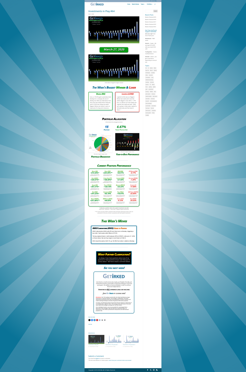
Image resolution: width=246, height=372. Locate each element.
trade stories (148, 110)
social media (148, 105)
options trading (148, 96)
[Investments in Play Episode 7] (114, 339)
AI (148, 68)
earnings (147, 82)
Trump (153, 112)
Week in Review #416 (150, 24)
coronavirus (148, 77)
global (154, 86)
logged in (97, 358)
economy (152, 82)
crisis (152, 77)
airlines (151, 68)
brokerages (148, 72)
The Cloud (147, 108)
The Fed (152, 108)
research (147, 101)
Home (128, 4)
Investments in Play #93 (93, 344)
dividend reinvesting (149, 79)
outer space (155, 96)
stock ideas (154, 105)
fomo (147, 86)
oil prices (153, 94)
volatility (147, 115)
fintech (153, 84)
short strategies (149, 103)
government (151, 89)
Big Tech (147, 70)
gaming (150, 86)
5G (146, 68)
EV (150, 84)
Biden (155, 68)
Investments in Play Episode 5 (129, 344)
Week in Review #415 (150, 26)
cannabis (153, 72)
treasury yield (148, 112)
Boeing (155, 70)
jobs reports (148, 94)
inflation (151, 91)
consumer (151, 75)
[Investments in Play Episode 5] (131, 339)
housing (147, 91)
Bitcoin (151, 70)
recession (152, 98)
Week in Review (135, 4)
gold (146, 89)
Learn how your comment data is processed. (120, 360)
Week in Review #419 (150, 17)
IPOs (155, 91)
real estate (148, 98)
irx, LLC (103, 370)
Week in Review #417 (150, 22)
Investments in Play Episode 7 (112, 344)
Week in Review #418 (150, 19)
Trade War (154, 110)
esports (147, 84)
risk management (153, 101)
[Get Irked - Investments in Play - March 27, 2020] (113, 81)
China (147, 75)
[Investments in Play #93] (96, 339)
